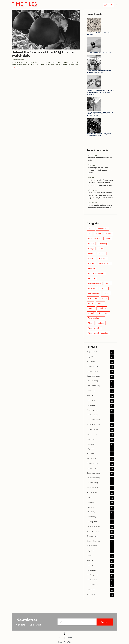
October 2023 (92, 483)
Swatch (91, 313)
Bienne (108, 234)
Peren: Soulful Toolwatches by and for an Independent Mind (99, 134)
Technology (103, 313)
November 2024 (93, 424)
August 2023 (92, 492)
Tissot (90, 323)
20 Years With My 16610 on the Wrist (99, 53)
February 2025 (92, 410)
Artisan (98, 234)
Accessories (102, 229)
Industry (91, 268)
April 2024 (91, 454)
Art (89, 234)
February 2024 (92, 463)
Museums (92, 288)
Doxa (101, 249)
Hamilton (103, 259)
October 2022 (92, 536)
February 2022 (92, 575)
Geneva (91, 259)
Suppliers (102, 308)
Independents (104, 263)
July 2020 (91, 589)
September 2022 (93, 541)
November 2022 (93, 531)
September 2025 (93, 386)
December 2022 (93, 526)
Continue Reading (17, 68)
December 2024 (93, 420)
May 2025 (91, 395)
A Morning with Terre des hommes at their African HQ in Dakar (99, 71)
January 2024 (92, 468)
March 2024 (91, 458)
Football (101, 254)
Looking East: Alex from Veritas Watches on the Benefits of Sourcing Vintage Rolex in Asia (100, 92)
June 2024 (91, 444)
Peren (106, 293)
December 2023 (93, 473)
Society (101, 303)
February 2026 (92, 366)
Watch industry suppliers (98, 333)
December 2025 (93, 376)
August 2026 (92, 352)
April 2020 (91, 594)
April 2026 (91, 361)
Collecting (103, 244)
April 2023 (91, 512)
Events (91, 254)
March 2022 (91, 570)
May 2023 (91, 507)
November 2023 (93, 478)
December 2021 (93, 585)
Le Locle (91, 278)
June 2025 (91, 391)
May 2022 (90, 560)
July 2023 (91, 497)
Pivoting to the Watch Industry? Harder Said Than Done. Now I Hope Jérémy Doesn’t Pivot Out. (100, 114)
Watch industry (94, 328)
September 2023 (93, 487)
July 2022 (90, 551)
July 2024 (91, 439)
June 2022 (91, 555)
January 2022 (92, 580)
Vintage (101, 323)
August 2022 (92, 546)
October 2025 (92, 381)
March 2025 (91, 405)
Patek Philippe (94, 293)
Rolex (90, 303)
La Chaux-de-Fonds (96, 273)
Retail (104, 298)
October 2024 (92, 429)
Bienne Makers (94, 239)
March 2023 (91, 517)
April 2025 (91, 400)
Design (91, 249)
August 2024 (92, 434)
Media (108, 283)
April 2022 (91, 565)
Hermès (91, 263)
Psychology (93, 298)
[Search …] (116, 5)
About (90, 229)
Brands (108, 239)
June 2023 (91, 502)
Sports (90, 308)
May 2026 (91, 357)
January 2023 (92, 522)
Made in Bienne (94, 283)
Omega (104, 288)
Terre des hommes (95, 318)
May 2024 (91, 449)
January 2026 (92, 371)
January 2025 (92, 415)
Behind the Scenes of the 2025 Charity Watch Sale (43, 54)
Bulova (91, 244)
